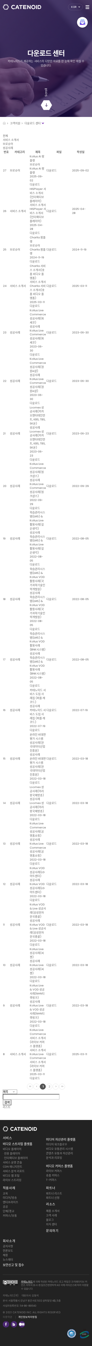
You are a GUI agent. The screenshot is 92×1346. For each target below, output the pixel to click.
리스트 (6, 1107)
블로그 (50, 1220)
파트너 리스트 (54, 1193)
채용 (5, 1255)
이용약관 (7, 1317)
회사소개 (9, 1241)
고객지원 (15, 123)
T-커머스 (51, 1180)
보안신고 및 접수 (13, 1265)
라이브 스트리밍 (12, 1180)
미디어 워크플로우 (56, 1144)
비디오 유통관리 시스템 (59, 1149)
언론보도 (8, 1251)
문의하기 (52, 1230)
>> (62, 1086)
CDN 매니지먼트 (12, 1167)
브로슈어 (8, 144)
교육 (5, 1193)
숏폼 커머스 (52, 1175)
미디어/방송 (10, 1198)
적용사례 (9, 1188)
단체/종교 (8, 1211)
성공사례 (8, 148)
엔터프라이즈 (10, 1202)
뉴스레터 (8, 1260)
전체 (5, 136)
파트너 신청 (52, 1198)
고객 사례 (51, 1215)
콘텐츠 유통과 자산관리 (59, 1153)
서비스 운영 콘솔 (12, 1162)
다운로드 (35, 184)
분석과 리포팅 (54, 1158)
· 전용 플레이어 (11, 1153)
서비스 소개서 (11, 140)
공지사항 (8, 1246)
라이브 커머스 (54, 1171)
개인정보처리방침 (27, 1317)
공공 (5, 1207)
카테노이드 (27, 1281)
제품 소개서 (52, 1211)
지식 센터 (51, 1224)
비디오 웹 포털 (11, 1176)
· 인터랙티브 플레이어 (15, 1158)
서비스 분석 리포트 (14, 1171)
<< (30, 1086)
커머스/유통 (10, 1216)
